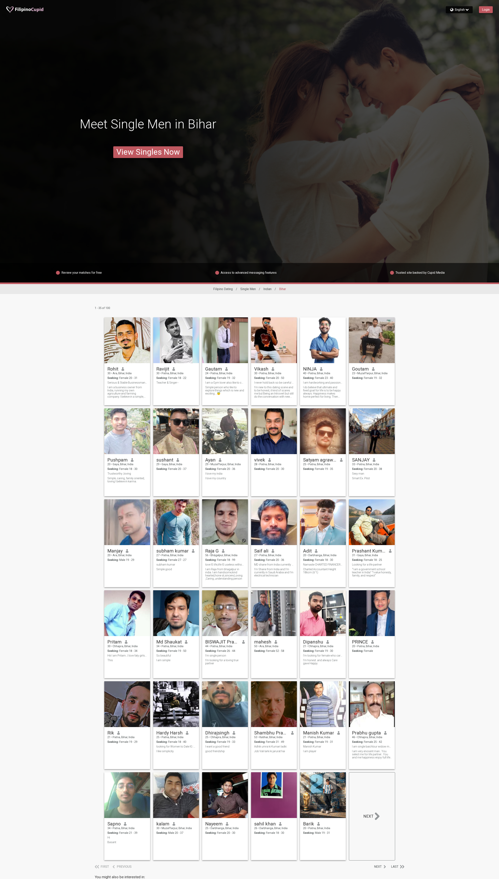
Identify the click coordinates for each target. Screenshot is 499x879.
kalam (162, 824)
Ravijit (162, 369)
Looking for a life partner (367, 564)
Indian (267, 289)
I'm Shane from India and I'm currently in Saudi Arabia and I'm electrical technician (273, 572)
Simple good (164, 569)
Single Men (248, 289)
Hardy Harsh (169, 733)
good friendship (215, 751)
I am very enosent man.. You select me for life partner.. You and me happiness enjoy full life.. (371, 754)
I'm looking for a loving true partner (221, 662)
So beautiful (163, 655)
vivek (259, 460)
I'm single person (215, 655)
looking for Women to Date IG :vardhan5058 (176, 746)
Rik (110, 733)
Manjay (115, 551)
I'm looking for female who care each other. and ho (323, 655)
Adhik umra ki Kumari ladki (270, 746)
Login (486, 9)
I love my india (213, 473)
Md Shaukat (169, 642)
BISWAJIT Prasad (222, 642)
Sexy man (358, 473)
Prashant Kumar (369, 551)
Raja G (212, 551)
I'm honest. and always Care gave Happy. (320, 662)
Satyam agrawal (320, 460)
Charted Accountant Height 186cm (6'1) (319, 571)
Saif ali (261, 551)
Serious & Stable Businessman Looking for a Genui (127, 382)
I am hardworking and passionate (323, 382)
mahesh (262, 642)
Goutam (360, 369)
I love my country (215, 478)
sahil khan (265, 824)
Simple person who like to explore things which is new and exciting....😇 (224, 390)
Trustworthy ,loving (119, 473)
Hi (108, 837)
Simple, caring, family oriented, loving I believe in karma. (126, 480)
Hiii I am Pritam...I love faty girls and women (127, 655)
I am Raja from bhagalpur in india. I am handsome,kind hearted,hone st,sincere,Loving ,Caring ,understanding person (223, 574)
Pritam (114, 642)
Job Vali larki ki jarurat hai (269, 751)
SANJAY (361, 460)
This (110, 660)
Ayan (210, 460)
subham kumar (172, 551)
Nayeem (214, 824)
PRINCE (360, 642)
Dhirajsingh (217, 733)
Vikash (261, 369)
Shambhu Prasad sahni (271, 733)
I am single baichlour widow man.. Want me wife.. (372, 746)
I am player (309, 751)
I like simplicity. (165, 751)
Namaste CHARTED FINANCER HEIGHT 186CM (323, 564)
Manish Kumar (318, 733)
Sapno (114, 824)
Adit (307, 551)
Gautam (213, 369)
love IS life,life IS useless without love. (225, 564)
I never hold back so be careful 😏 (274, 382)
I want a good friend (217, 746)
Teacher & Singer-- (167, 382)
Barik (308, 824)
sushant (164, 460)
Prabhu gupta (366, 733)
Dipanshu (313, 642)
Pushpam (117, 460)
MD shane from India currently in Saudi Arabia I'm (274, 564)
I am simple (163, 660)
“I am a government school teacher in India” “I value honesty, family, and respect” (371, 572)
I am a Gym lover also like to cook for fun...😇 (225, 382)
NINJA (310, 369)
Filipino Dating (223, 289)
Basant (111, 842)
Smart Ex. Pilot (361, 478)
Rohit (112, 369)
